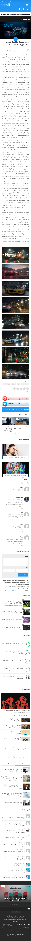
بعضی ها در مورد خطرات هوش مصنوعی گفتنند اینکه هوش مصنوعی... (14, 859)
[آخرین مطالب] (22, 764)
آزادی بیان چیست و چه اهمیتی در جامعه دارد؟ (11, 739)
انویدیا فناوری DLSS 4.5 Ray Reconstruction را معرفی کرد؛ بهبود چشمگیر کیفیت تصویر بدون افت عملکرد (13, 603)
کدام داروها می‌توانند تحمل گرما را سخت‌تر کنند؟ (16, 458)
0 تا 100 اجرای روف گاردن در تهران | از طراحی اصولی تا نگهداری (12, 726)
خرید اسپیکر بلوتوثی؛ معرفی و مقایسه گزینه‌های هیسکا (13, 803)
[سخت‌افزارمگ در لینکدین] (8, 935)
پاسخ (22, 493)
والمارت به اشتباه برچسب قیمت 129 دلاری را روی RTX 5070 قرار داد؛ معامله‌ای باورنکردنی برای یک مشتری (11, 778)
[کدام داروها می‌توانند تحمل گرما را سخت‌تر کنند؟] (15, 451)
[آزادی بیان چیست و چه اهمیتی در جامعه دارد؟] (25, 739)
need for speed (24, 384)
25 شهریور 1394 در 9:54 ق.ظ (15, 538)
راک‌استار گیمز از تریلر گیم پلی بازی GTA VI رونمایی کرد (12, 620)
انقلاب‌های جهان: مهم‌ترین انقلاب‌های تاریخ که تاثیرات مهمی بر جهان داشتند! (17, 711)
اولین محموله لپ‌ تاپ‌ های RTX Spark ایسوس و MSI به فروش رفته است (13, 770)
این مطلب (22, 62)
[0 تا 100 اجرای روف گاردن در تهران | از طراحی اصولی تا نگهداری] (25, 726)
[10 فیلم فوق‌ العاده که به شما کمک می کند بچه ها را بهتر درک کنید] (15, 469)
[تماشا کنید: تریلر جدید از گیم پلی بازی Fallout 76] (22, 421)
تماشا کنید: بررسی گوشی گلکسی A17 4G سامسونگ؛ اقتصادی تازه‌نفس (13, 669)
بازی (19, 384)
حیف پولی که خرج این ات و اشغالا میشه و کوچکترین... (15, 825)
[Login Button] (19, 9)
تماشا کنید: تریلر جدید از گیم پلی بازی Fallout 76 (23, 427)
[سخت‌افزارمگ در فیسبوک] (13, 935)
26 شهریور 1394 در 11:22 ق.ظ (15, 514)
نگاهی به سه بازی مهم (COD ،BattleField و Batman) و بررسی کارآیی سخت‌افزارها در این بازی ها (10, 430)
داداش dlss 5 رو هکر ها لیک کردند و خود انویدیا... (15, 838)
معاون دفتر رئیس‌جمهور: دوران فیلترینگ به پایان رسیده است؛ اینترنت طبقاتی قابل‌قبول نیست (12, 786)
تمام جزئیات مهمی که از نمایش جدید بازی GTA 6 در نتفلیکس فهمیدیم (12, 612)
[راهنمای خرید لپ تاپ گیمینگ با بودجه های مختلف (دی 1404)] (15, 893)
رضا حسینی (21, 51)
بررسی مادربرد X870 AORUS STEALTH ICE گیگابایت (13, 661)
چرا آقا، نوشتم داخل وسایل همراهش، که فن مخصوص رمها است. (15, 831)
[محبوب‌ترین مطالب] (8, 764)
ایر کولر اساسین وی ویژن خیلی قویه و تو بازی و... (13, 878)
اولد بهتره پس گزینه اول (19, 865)
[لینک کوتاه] (7, 51)
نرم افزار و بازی (25, 19)
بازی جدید (14, 384)
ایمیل (13, 567)
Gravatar (14, 590)
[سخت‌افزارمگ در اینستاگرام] (15, 935)
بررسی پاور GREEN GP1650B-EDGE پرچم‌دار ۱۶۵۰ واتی (12, 644)
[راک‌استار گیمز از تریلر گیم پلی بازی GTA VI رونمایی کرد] (26, 620)
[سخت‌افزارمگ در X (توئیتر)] (11, 935)
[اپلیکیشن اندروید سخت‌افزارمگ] (20, 935)
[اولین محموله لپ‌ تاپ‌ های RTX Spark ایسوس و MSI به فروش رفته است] (26, 770)
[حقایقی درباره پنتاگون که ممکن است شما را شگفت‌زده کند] (25, 720)
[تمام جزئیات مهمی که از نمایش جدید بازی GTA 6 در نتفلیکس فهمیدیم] (26, 612)
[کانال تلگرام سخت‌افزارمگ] (18, 935)
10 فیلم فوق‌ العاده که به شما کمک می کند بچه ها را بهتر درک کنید (15, 476)
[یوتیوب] (15, 398)
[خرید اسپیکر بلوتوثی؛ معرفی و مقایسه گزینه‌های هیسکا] (26, 803)
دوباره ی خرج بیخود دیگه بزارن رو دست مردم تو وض (13, 818)
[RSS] (23, 935)
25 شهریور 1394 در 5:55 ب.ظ (15, 526)
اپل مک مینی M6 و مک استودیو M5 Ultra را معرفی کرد (11, 628)
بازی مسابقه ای (7, 384)
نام (26, 567)
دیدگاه (24, 483)
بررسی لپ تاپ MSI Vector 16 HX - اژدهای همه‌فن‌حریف (12, 677)
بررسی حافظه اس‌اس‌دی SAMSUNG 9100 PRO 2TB (12, 653)
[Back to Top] (16, 912)
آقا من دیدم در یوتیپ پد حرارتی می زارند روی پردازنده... (14, 845)
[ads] (15, 14)
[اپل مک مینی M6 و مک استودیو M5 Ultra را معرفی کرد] (26, 628)
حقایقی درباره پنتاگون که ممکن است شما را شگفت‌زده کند (11, 720)
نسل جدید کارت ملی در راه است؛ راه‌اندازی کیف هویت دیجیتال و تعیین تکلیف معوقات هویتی (12, 410)
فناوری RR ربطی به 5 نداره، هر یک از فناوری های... (14, 871)
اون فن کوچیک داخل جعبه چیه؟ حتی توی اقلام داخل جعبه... (14, 852)
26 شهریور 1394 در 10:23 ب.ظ (15, 499)
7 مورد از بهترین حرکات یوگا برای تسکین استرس (11, 732)
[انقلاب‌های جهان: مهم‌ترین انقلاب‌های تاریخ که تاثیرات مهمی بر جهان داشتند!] (15, 701)
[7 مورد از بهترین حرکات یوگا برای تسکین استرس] (25, 732)
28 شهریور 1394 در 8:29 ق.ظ (15, 489)
